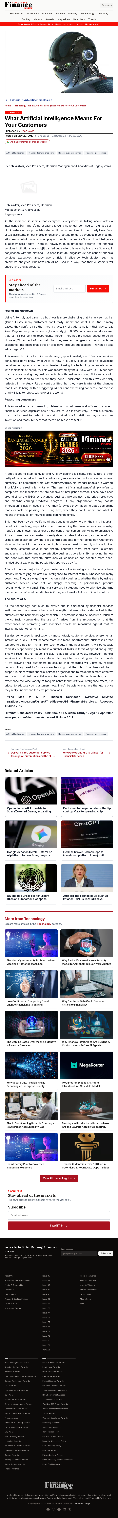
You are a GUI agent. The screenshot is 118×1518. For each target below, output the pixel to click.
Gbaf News (27, 131)
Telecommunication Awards (54, 1390)
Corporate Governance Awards (19, 1404)
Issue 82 (46, 1290)
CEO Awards (10, 1386)
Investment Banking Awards (17, 1450)
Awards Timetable (88, 1280)
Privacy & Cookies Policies (16, 1299)
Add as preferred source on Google (29, 142)
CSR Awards (10, 1395)
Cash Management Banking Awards (20, 1376)
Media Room (85, 1299)
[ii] (6, 713)
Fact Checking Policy (51, 1446)
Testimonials (85, 1294)
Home (8, 106)
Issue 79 (46, 1304)
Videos (38, 19)
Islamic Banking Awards (52, 1372)
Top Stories (16, 13)
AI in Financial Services (57, 696)
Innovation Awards (13, 1441)
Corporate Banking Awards (16, 1409)
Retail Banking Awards (52, 1464)
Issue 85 (46, 1276)
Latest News (10, 1294)
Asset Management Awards (17, 1362)
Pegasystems (102, 166)
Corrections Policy (50, 1432)
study (38, 248)
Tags (87, 1503)
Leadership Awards (51, 1367)
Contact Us (9, 1290)
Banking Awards (12, 1455)
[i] (6, 696)
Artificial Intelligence (15, 153)
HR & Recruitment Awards (53, 1395)
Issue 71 (46, 1340)
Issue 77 (46, 1313)
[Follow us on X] (70, 1509)
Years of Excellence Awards (55, 1418)
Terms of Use (11, 1304)
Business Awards (12, 1372)
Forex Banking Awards (14, 1436)
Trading (25, 19)
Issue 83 (46, 1285)
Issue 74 (46, 1327)
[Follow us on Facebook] (59, 1509)
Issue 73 (46, 1331)
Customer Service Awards (16, 1390)
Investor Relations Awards (53, 1362)
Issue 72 (46, 1336)
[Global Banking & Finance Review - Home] (31, 5)
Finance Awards (12, 1469)
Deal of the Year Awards (15, 1399)
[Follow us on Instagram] (53, 1509)
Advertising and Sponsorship (17, 1280)
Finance (60, 13)
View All (46, 1350)
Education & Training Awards (17, 1423)
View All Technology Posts (59, 1178)
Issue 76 (46, 1317)
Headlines (79, 19)
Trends (92, 19)
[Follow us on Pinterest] (48, 1509)
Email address (67, 1249)
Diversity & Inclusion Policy (54, 1441)
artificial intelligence (100, 239)
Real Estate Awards (51, 1376)
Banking (72, 13)
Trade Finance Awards (52, 1399)
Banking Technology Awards (17, 1381)
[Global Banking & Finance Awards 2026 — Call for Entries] (59, 449)
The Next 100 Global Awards (55, 1404)
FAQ (82, 1304)
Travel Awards (48, 1413)
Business (47, 13)
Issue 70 (46, 1345)
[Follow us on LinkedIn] (64, 1509)
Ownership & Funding (51, 1427)
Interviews (33, 13)
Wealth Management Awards (55, 1409)
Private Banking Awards (52, 1455)
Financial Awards (50, 1450)
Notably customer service (69, 153)
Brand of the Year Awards (16, 1367)
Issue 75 (46, 1322)
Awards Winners (87, 1285)
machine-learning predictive (41, 153)
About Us (9, 1276)
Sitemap (79, 1503)
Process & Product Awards (54, 1386)
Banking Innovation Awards (16, 1459)
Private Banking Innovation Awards (57, 1459)
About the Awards (88, 1276)
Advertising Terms (13, 1308)
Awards (49, 19)
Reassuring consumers (96, 153)
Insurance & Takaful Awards (17, 1446)
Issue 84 (46, 1280)
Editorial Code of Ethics (52, 1436)
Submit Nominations (88, 1290)
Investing (103, 13)
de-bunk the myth (45, 415)
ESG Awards (10, 1432)
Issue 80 (46, 1299)
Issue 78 (46, 1308)
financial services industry (96, 526)
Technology (87, 13)
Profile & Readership (14, 1285)
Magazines (64, 19)
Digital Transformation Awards (18, 1413)
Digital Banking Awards (15, 1464)
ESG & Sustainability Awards (17, 1427)
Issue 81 (46, 1294)
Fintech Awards (11, 1418)
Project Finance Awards (53, 1381)
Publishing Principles (51, 1423)
